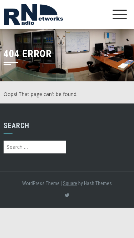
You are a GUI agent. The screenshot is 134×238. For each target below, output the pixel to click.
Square (70, 183)
